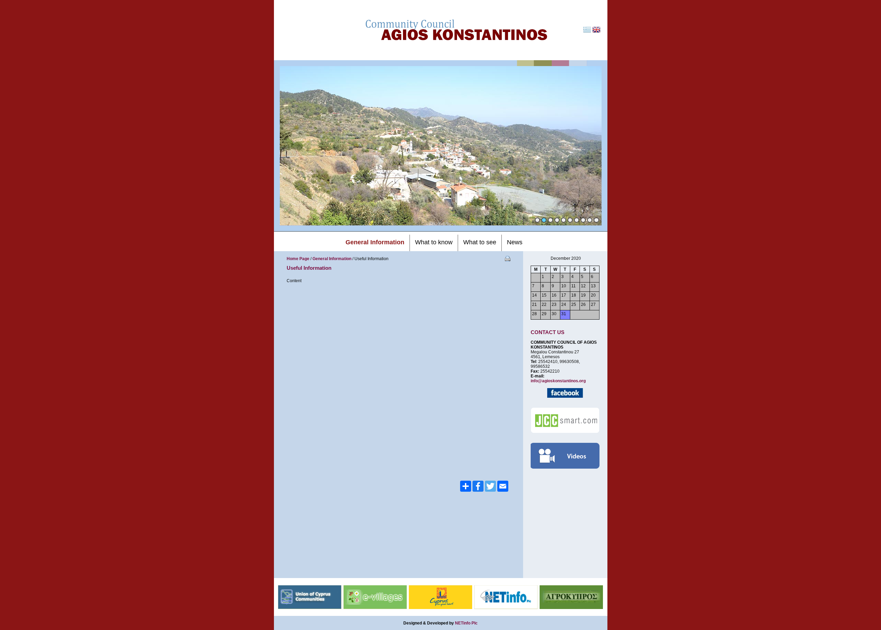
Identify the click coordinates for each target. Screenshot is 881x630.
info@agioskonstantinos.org (558, 380)
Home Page (298, 258)
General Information (331, 258)
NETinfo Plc (466, 623)
